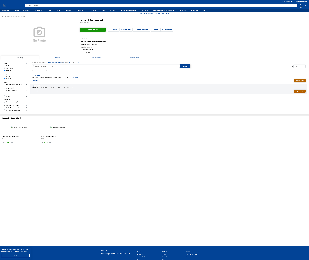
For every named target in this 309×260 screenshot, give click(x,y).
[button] (6, 10)
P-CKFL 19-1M (36, 75)
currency (77, 62)
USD (64, 62)
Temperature (165, 256)
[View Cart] (305, 5)
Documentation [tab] (135, 58)
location (71, 62)
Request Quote (300, 80)
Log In (138, 259)
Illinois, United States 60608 (55, 62)
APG (187, 259)
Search (185, 66)
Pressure (164, 254)
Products (164, 252)
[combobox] (161, 5)
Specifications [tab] (96, 58)
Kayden (188, 256)
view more (75, 77)
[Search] (26, 5)
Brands (188, 252)
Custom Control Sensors (192, 254)
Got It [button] (15, 255)
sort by (291, 66)
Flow (163, 259)
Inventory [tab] (20, 58)
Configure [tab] (58, 58)
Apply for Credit (141, 256)
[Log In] (301, 5)
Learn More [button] (23, 251)
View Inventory (93, 29)
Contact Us (140, 254)
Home (139, 252)
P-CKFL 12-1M (36, 86)
